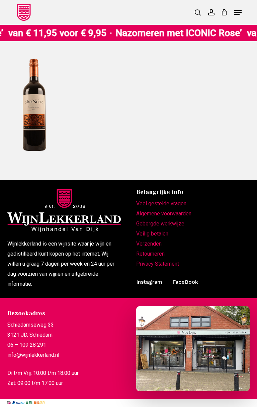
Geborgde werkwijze (160, 223)
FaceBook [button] (185, 282)
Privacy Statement (157, 264)
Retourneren (150, 254)
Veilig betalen (152, 233)
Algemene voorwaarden (163, 213)
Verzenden (149, 244)
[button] (238, 12)
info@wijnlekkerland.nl (33, 355)
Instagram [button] (149, 282)
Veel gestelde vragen (161, 203)
